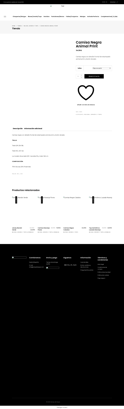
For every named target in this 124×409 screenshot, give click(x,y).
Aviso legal (101, 264)
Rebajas (30, 232)
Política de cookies (103, 275)
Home (13, 25)
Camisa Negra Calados (68, 229)
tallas (80, 68)
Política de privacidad (104, 272)
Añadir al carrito (94, 76)
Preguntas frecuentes (86, 270)
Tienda (20, 25)
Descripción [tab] (18, 128)
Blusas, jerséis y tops (31, 25)
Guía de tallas (84, 262)
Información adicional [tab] (33, 128)
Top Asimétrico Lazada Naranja (95, 229)
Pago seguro (101, 278)
